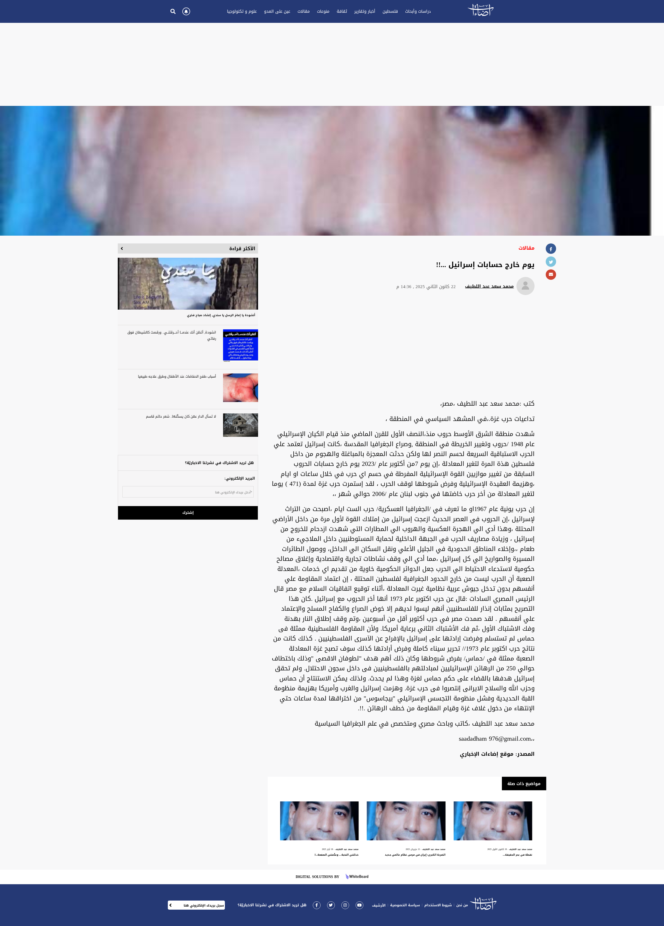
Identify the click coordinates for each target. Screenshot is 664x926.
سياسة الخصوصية (405, 905)
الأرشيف (379, 905)
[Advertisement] (332, 64)
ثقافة (342, 11)
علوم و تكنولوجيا (242, 11)
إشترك (188, 512)
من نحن (462, 905)
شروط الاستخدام (438, 905)
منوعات (323, 11)
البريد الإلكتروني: (239, 478)
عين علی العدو (277, 11)
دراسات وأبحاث (418, 11)
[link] (317, 905)
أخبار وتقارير (364, 11)
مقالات (304, 11)
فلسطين (390, 11)
